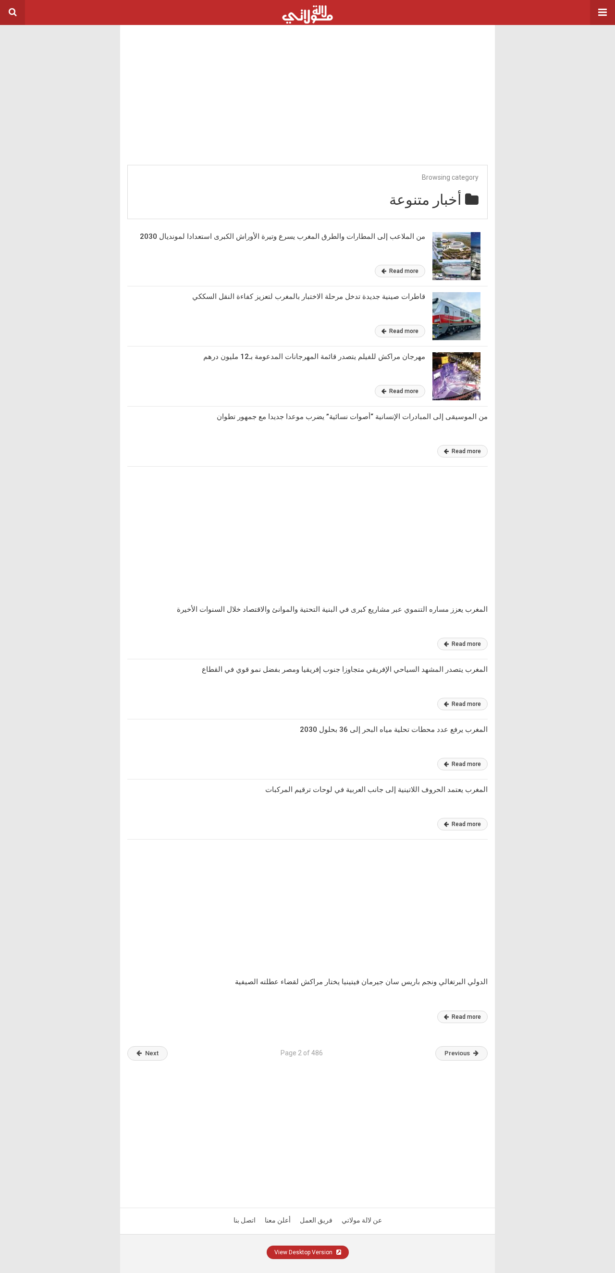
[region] (307, 85)
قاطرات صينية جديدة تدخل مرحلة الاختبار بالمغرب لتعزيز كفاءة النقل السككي (308, 296)
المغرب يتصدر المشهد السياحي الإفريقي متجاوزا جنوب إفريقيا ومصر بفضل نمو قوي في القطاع (345, 669)
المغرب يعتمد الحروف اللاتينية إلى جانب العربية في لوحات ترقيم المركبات (376, 789)
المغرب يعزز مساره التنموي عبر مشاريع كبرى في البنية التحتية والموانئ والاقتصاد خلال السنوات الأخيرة (332, 609)
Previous (457, 1053)
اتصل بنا (245, 1220)
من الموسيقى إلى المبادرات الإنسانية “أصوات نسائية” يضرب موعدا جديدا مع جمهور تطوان (352, 416)
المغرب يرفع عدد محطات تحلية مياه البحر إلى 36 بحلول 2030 (394, 729)
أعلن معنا (278, 1220)
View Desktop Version (304, 1252)
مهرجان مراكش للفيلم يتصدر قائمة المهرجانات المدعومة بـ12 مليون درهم (314, 356)
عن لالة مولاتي (362, 1220)
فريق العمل (316, 1220)
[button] (602, 12)
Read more (403, 271)
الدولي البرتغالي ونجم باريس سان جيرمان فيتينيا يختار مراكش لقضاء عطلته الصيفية (361, 981)
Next (152, 1053)
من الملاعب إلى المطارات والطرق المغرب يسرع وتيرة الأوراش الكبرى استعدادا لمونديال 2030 (282, 236)
